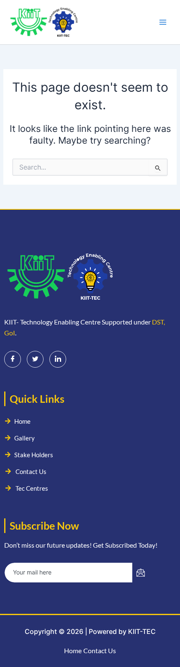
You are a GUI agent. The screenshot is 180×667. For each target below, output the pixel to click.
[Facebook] (12, 359)
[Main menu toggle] (163, 22)
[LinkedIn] (57, 359)
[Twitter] (35, 359)
